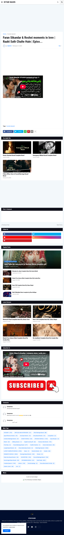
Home (4, 34)
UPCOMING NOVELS (28, 460)
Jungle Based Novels (10, 448)
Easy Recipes (54, 438)
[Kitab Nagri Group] (46, 240)
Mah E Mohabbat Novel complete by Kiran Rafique (24, 292)
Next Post (59, 225)
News (26, 451)
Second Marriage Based (41, 457)
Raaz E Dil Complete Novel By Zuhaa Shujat (22, 285)
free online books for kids (47, 463)
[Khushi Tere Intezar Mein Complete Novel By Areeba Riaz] (7, 280)
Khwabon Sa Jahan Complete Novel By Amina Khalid (25, 271)
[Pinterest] (28, 131)
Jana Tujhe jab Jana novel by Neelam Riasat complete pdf (25, 264)
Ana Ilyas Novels (25, 435)
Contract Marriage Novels (11, 438)
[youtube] (17, 237)
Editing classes (17, 441)
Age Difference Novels (10, 435)
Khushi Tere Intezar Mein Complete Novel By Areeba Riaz (26, 278)
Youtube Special (11, 34)
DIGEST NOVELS (26, 438)
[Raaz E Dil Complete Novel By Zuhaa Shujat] (7, 287)
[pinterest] (17, 240)
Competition (52, 435)
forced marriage (32, 463)
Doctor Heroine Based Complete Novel (13, 155)
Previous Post (5, 225)
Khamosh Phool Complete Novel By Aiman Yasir (16, 319)
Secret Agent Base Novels (11, 460)
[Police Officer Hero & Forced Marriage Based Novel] (17, 166)
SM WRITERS (26, 457)
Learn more (12, 527)
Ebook (7, 441)
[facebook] (17, 234)
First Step (7, 445)
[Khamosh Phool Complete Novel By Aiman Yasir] (17, 311)
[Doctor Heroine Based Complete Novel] (17, 147)
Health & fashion (35, 445)
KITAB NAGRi (9, 2)
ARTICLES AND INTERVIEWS (23, 432)
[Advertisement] (32, 18)
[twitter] (46, 234)
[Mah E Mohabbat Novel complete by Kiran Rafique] (7, 294)
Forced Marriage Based (20, 445)
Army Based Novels (39, 435)
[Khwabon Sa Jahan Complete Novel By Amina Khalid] (7, 273)
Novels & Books (36, 451)
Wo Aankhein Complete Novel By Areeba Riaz (45, 338)
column (21, 463)
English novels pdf (30, 441)
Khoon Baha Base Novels (26, 448)
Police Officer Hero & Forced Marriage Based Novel (15, 175)
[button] (2, 2)
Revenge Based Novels (27, 454)
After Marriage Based (40, 432)
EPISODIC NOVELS (41, 438)
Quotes (47, 451)
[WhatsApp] (25, 131)
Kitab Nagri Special (41, 448)
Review (40, 454)
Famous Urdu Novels (44, 441)
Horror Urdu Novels (48, 445)
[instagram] (46, 237)
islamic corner (8, 466)
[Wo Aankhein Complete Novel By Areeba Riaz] (47, 330)
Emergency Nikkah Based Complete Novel (44, 155)
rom (18, 466)
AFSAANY (8, 432)
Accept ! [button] (7, 530)
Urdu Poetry (41, 460)
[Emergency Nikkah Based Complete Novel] (47, 147)
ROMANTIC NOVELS (11, 454)
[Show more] (35, 131)
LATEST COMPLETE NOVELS (13, 451)
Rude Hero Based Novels (11, 457)
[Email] (31, 131)
